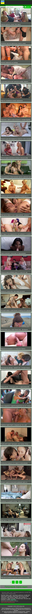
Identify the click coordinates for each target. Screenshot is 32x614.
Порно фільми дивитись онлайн (9, 601)
